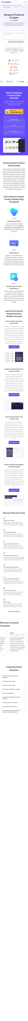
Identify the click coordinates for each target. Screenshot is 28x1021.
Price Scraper (15, 7)
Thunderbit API (15, 50)
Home (3, 5)
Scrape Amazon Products (16, 42)
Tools (7, 5)
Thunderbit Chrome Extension (12, 49)
